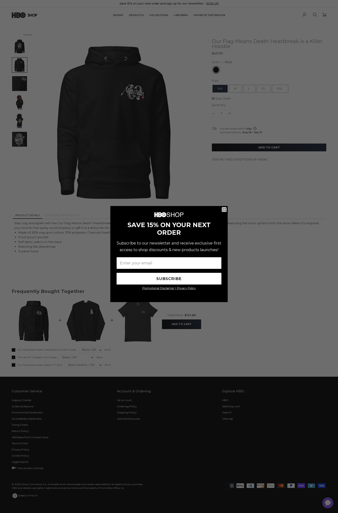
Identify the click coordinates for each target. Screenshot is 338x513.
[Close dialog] (224, 209)
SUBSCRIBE (169, 278)
